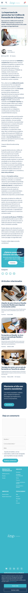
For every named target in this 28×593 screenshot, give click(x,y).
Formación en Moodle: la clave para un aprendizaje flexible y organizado (12, 337)
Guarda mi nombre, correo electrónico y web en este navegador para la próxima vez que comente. (14, 453)
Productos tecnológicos (7, 470)
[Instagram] (10, 568)
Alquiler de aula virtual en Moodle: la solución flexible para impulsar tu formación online (13, 305)
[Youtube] (6, 568)
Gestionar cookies (15, 590)
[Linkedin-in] (14, 568)
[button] (2, 273)
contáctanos (5, 243)
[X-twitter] (21, 568)
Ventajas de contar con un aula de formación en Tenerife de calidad (13, 368)
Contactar (12, 262)
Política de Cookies (12, 581)
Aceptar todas (15, 585)
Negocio (3, 8)
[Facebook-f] (18, 568)
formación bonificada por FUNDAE (10, 70)
